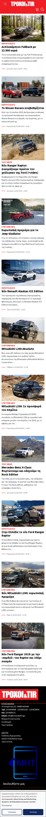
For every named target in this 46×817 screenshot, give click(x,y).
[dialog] (23, 804)
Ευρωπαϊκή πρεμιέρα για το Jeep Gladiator (20, 232)
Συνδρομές (6, 722)
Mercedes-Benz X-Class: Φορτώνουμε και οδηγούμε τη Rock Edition (21, 471)
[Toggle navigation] (5, 4)
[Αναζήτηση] (42, 10)
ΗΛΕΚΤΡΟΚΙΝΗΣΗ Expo (12, 738)
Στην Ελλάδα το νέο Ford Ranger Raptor (23, 534)
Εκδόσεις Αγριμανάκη (11, 735)
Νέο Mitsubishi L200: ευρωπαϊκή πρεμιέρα (23, 595)
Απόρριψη (12, 812)
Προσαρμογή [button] (7, 805)
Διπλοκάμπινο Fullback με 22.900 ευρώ (19, 49)
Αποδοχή (33, 812)
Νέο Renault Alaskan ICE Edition (22, 291)
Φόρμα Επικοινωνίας (11, 718)
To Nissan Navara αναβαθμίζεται (23, 108)
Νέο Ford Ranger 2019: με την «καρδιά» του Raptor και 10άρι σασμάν (22, 657)
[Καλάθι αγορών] (37, 10)
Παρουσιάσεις (8, 43)
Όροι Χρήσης (7, 725)
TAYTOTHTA (7, 741)
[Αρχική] (23, 4)
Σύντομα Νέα (8, 226)
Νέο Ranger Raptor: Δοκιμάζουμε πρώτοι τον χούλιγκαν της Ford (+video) (20, 169)
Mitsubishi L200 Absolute (18, 349)
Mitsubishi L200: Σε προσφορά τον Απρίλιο (21, 408)
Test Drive (7, 162)
